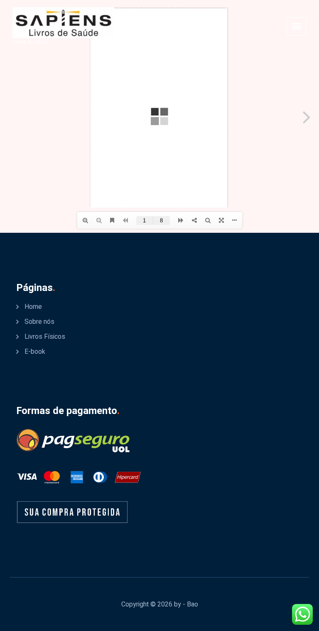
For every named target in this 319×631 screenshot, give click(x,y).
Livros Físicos (45, 337)
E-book (35, 352)
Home (33, 307)
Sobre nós (39, 322)
